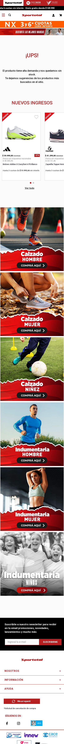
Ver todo (29, 188)
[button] (30, 183)
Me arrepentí (24, 701)
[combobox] (11, 15)
